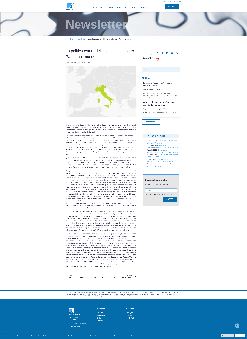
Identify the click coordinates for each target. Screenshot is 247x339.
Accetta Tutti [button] (240, 335)
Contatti (142, 7)
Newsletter (121, 7)
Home (71, 39)
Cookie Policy (49, 335)
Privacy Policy (168, 194)
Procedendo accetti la (160, 194)
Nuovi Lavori (98, 7)
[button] (157, 53)
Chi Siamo (109, 7)
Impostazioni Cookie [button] (227, 335)
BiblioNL (132, 7)
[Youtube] (179, 1)
